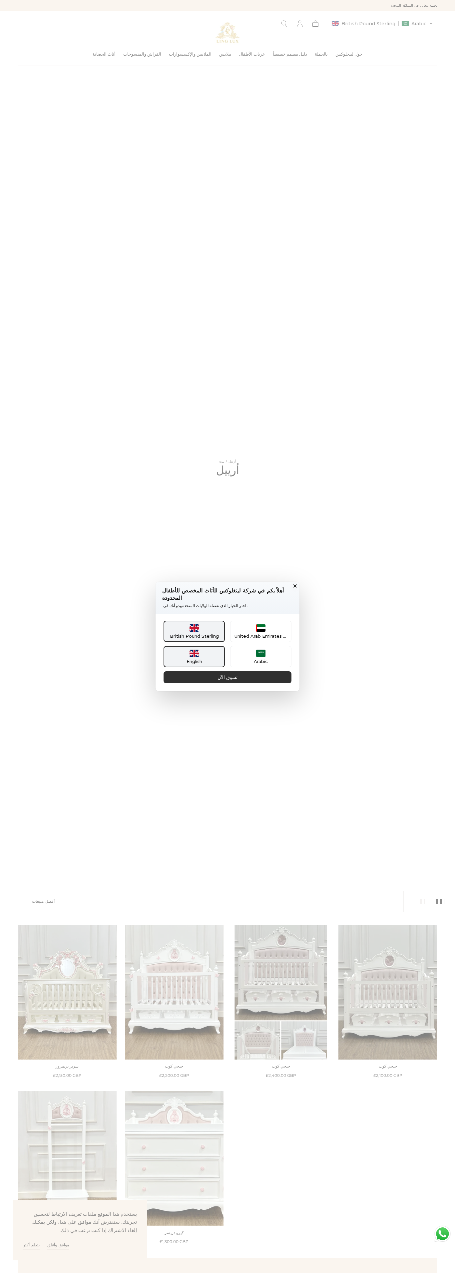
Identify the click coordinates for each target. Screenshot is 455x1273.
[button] (194, 631)
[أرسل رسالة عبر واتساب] (442, 1234)
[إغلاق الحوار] (295, 586)
